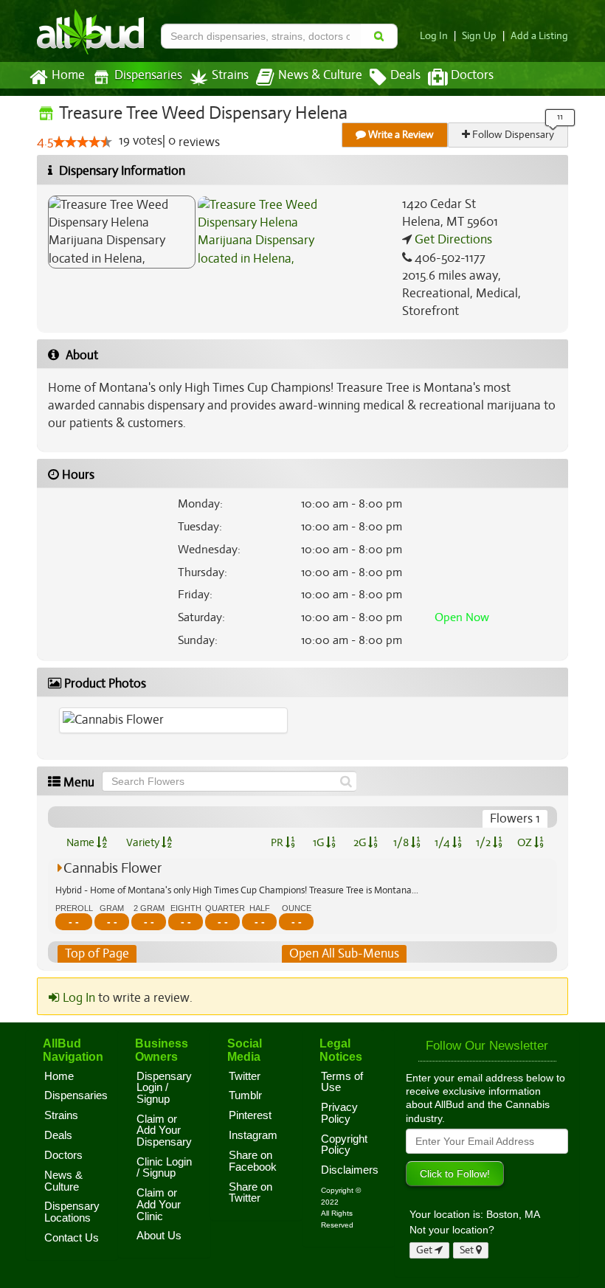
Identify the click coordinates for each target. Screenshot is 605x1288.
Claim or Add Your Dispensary (164, 1130)
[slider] (82, 142)
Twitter (244, 1076)
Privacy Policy (339, 1113)
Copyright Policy (344, 1145)
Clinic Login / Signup (164, 1168)
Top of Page (97, 953)
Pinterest (250, 1115)
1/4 (443, 842)
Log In (434, 36)
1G (319, 842)
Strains (230, 75)
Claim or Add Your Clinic (158, 1204)
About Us (159, 1236)
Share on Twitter (250, 1193)
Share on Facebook (253, 1161)
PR (278, 842)
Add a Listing (539, 36)
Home (68, 75)
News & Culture (320, 75)
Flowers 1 (515, 818)
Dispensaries (148, 75)
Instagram (253, 1135)
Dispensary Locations (72, 1212)
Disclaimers (349, 1170)
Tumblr (245, 1095)
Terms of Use (342, 1082)
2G (360, 842)
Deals (405, 75)
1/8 (402, 842)
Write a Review (400, 134)
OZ (525, 842)
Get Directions (452, 239)
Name (81, 842)
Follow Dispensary (512, 134)
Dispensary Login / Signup (164, 1087)
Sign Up (479, 36)
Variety (144, 842)
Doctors (472, 75)
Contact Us (71, 1238)
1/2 (484, 842)
